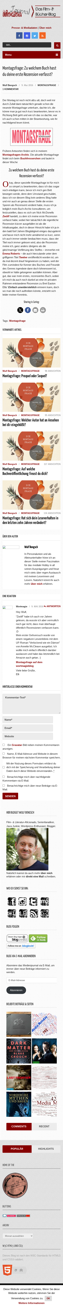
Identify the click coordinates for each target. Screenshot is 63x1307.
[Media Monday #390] (44, 1078)
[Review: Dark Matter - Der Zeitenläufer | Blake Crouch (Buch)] (18, 1051)
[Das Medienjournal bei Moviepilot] (44, 906)
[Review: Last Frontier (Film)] (18, 1078)
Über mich (45, 27)
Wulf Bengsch (10, 85)
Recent (44, 1126)
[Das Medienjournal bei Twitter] (33, 906)
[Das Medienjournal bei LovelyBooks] (23, 917)
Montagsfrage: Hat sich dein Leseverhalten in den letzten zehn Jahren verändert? (30, 520)
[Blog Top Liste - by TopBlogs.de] (23, 1216)
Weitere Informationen (31, 1303)
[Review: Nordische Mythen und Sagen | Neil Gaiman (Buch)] (18, 1105)
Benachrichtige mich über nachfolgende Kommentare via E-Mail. (26, 778)
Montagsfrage (47, 85)
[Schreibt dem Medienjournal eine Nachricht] (44, 917)
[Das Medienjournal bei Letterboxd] (11, 917)
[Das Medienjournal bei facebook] (11, 906)
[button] (20, 310)
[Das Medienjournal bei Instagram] (22, 906)
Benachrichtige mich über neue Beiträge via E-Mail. (30, 787)
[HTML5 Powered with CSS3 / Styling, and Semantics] (16, 1274)
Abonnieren (16, 990)
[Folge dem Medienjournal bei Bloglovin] (20, 947)
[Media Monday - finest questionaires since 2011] (15, 1197)
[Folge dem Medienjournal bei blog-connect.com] (17, 941)
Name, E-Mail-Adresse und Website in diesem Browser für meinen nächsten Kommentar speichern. (31, 755)
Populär (17, 1148)
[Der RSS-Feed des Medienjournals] (34, 917)
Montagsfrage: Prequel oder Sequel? (25, 376)
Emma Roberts (11, 253)
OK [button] (48, 1298)
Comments (18, 1126)
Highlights (46, 1148)
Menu (8, 54)
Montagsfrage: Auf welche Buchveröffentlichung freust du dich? (25, 471)
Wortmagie (21, 606)
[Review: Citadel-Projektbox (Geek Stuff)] (18, 1025)
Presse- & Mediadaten (24, 27)
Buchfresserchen (30, 158)
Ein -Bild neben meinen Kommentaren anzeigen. (31, 747)
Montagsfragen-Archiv (16, 154)
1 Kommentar (10, 89)
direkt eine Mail (35, 876)
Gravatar (17, 745)
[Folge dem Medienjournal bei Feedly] (38, 941)
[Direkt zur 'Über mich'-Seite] (27, 869)
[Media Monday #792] (44, 1025)
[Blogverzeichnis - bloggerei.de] (9, 1216)
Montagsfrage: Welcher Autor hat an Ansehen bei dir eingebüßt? (31, 422)
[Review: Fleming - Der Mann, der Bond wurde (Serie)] (44, 1051)
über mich (46, 873)
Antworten (53, 606)
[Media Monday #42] (44, 1105)
